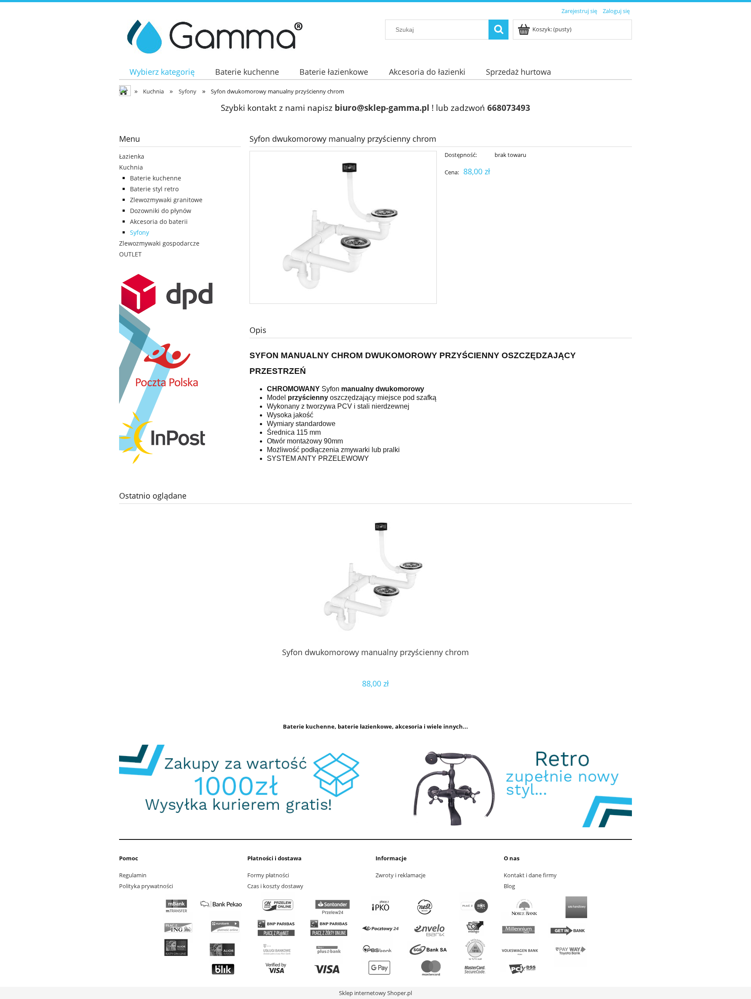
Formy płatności (268, 875)
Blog (509, 886)
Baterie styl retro (154, 189)
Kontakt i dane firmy (530, 875)
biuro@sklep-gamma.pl (382, 107)
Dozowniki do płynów (160, 210)
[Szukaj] (498, 30)
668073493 (508, 107)
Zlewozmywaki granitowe (166, 200)
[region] (375, 786)
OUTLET (130, 254)
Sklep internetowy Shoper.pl (375, 993)
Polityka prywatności (146, 886)
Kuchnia (131, 167)
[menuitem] (162, 72)
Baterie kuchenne (155, 178)
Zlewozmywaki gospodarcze (159, 243)
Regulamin (132, 875)
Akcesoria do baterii (159, 221)
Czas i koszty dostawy (275, 886)
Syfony (139, 232)
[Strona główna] (211, 35)
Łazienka (131, 156)
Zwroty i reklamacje (400, 875)
